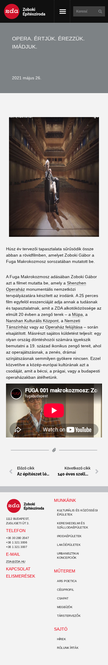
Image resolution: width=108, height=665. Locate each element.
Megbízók (65, 607)
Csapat (62, 598)
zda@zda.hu (15, 561)
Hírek (61, 639)
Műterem (64, 571)
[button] (62, 11)
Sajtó (61, 629)
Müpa (77, 314)
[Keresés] (99, 11)
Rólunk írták (67, 647)
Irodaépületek (69, 536)
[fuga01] (54, 177)
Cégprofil (65, 589)
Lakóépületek (68, 544)
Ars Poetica (67, 581)
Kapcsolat (18, 568)
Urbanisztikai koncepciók (68, 555)
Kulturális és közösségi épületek (77, 512)
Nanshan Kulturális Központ (32, 320)
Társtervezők (68, 615)
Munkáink (65, 500)
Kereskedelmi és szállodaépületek (72, 525)
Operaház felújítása (63, 327)
